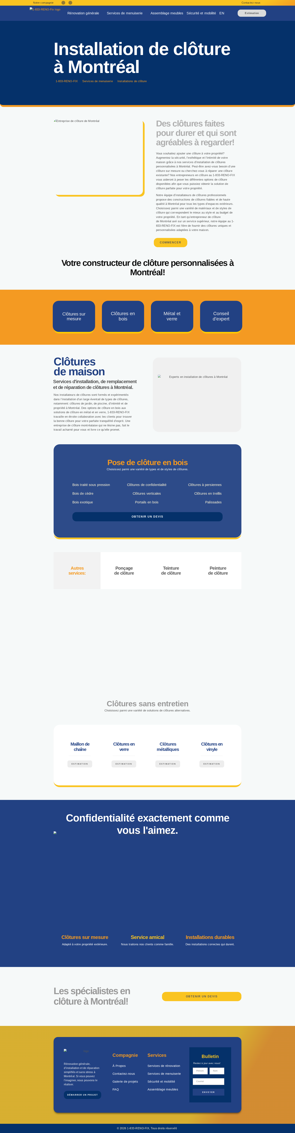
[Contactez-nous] (263, 2)
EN (221, 13)
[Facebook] (63, 3)
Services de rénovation (164, 1066)
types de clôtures (116, 399)
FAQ (116, 1089)
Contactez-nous (251, 2)
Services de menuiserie (125, 13)
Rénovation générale (83, 13)
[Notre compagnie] (30, 2)
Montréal (166, 221)
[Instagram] (70, 3)
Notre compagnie (43, 2)
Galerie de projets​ (125, 1081)
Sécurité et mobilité (201, 13)
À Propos (119, 1066)
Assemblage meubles (167, 13)
